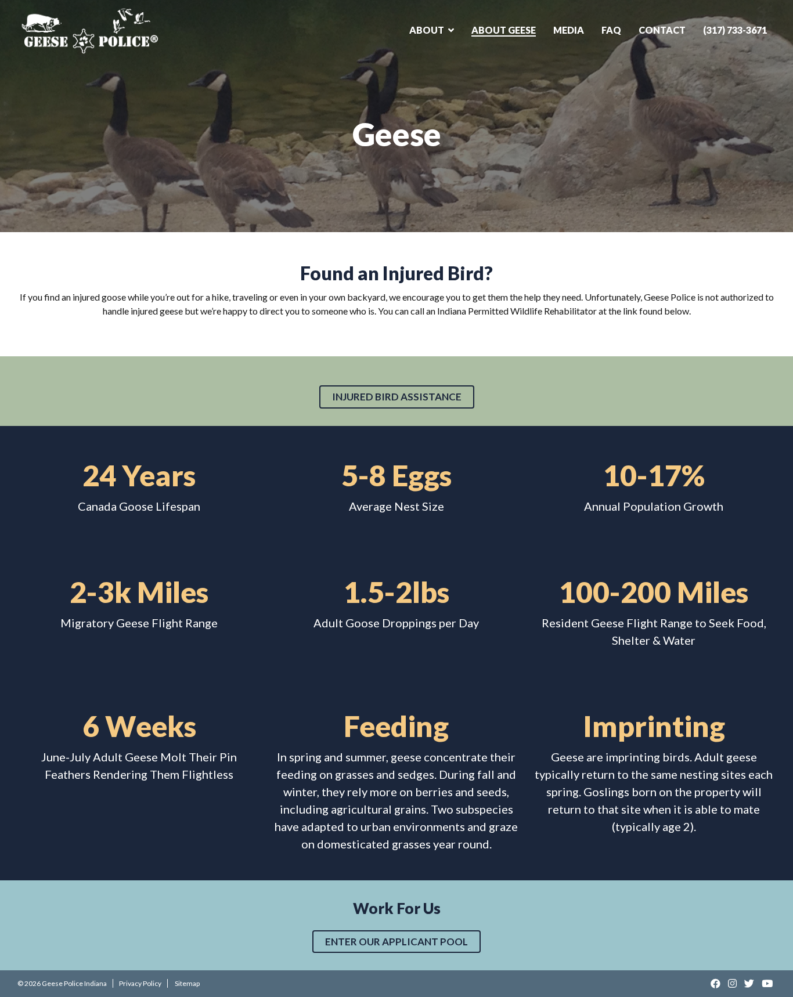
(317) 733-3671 (735, 29)
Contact (662, 29)
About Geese (503, 29)
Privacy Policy (140, 983)
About (426, 29)
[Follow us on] (716, 983)
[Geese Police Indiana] (90, 30)
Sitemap (187, 983)
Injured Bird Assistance (397, 397)
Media (568, 29)
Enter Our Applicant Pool (396, 941)
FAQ (611, 29)
